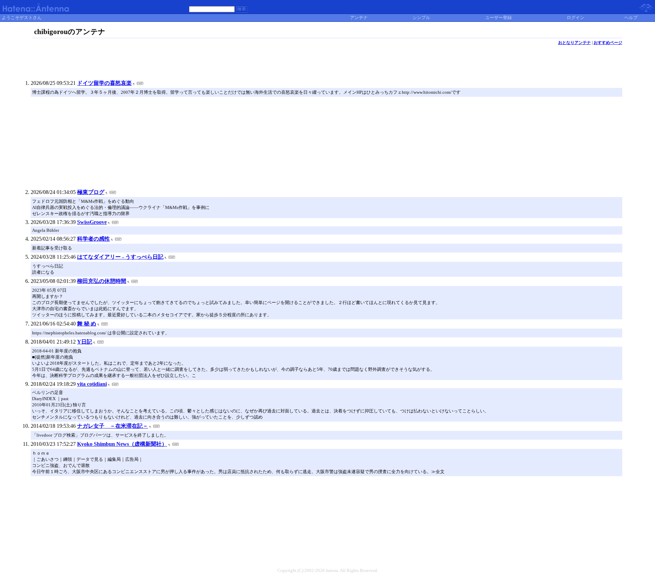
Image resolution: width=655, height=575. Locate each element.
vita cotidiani (92, 384)
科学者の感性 (93, 239)
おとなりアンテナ (574, 42)
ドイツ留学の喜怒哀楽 (104, 83)
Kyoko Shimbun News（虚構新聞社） (122, 444)
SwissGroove (92, 222)
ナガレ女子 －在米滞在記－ (112, 426)
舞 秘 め (86, 324)
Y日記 (84, 342)
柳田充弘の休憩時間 (101, 281)
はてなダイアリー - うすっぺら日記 (120, 257)
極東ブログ (90, 192)
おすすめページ (608, 42)
